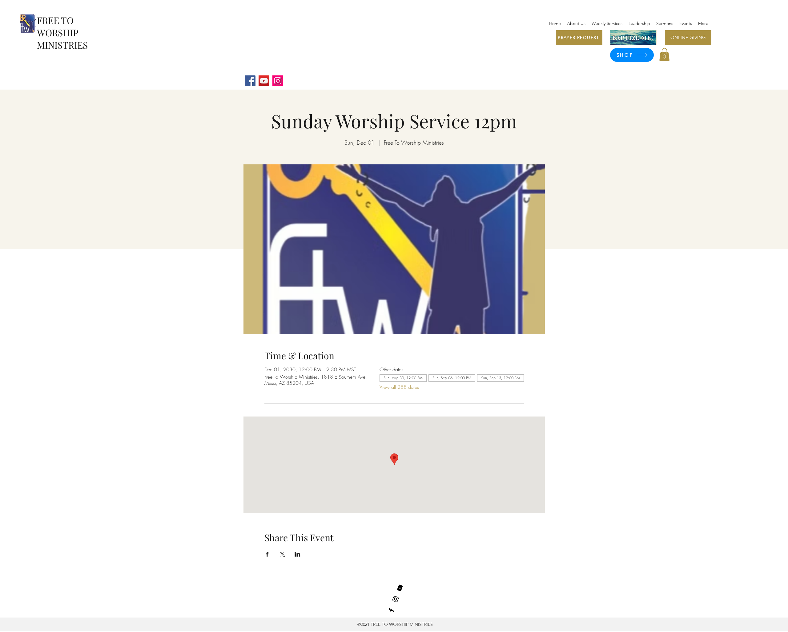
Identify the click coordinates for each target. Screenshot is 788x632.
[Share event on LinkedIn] (297, 554)
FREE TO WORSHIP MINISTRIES (62, 32)
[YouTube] (264, 80)
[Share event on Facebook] (267, 554)
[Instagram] (277, 80)
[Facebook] (250, 80)
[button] (664, 54)
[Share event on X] (282, 554)
